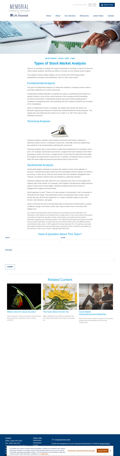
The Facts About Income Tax (56, 312)
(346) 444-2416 (81, 5)
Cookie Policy (44, 454)
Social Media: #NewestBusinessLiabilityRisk (92, 313)
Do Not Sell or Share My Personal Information (81, 450)
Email (63, 238)
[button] (48, 16)
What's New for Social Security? (21, 312)
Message (8, 250)
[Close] (110, 451)
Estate (35, 445)
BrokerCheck (105, 444)
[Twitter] (90, 5)
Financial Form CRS (62, 440)
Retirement (37, 440)
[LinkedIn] (94, 5)
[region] (60, 451)
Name (7, 238)
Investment (37, 443)
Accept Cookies (102, 450)
